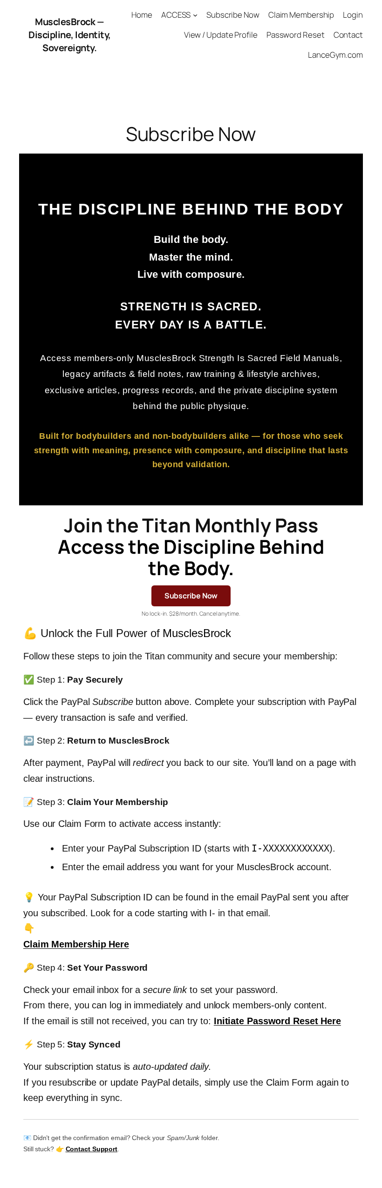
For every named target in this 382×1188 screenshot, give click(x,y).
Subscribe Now (191, 596)
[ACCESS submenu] (195, 15)
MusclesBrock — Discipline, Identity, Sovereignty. (69, 34)
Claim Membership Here (76, 944)
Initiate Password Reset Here (277, 1021)
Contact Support (92, 1149)
